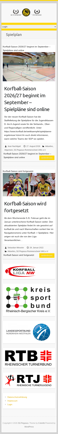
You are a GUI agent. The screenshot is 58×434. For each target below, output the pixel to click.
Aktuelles (49, 146)
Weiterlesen (46, 158)
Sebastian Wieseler (16, 248)
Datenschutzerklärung (17, 397)
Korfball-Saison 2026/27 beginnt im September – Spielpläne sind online (26, 99)
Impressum (12, 401)
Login (9, 404)
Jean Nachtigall (14, 146)
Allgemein (8, 150)
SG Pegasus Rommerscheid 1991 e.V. (30, 150)
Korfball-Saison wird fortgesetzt (25, 207)
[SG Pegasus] (26, 13)
